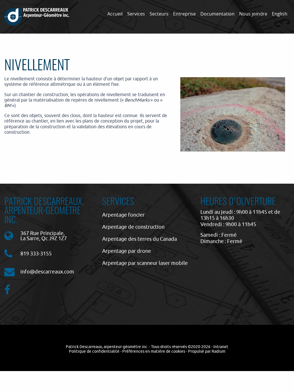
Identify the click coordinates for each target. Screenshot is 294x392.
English (279, 14)
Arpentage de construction (133, 227)
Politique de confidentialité (94, 351)
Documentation (217, 14)
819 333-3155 (36, 254)
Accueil (115, 14)
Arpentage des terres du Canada (139, 239)
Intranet (220, 346)
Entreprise (184, 14)
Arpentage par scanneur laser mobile (145, 263)
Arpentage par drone (126, 251)
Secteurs (159, 14)
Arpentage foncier (123, 215)
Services (136, 14)
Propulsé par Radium (206, 351)
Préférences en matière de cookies (153, 351)
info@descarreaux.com (47, 272)
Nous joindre (253, 14)
